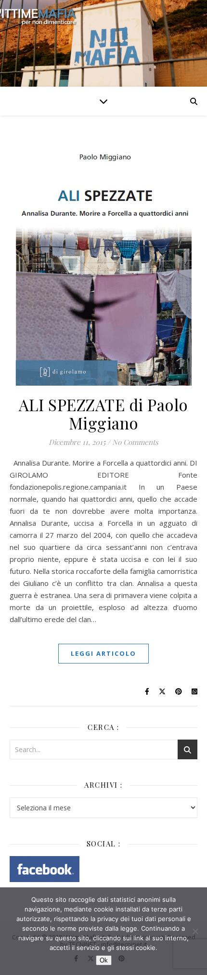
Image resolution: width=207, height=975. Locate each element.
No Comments (135, 442)
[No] (195, 931)
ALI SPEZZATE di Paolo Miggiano (103, 413)
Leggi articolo (103, 653)
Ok (104, 960)
